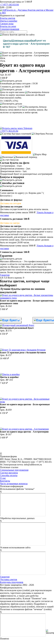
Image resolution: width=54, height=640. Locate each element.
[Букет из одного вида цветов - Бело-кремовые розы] (27, 401)
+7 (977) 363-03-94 (9, 4)
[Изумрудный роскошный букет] (17, 325)
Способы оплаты (8, 475)
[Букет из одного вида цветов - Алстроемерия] (24, 429)
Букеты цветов (7, 18)
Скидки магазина (9, 472)
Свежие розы (7, 23)
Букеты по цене (8, 26)
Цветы (7, 40)
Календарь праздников (11, 582)
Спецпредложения (9, 29)
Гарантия (4, 275)
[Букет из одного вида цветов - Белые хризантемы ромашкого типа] (27, 298)
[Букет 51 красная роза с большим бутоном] (22, 350)
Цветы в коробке (8, 21)
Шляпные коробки (23, 40)
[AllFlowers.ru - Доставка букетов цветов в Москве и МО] (27, 12)
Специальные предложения (14, 470)
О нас (3, 478)
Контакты (5, 481)
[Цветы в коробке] (10, 374)
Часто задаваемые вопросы (14, 483)
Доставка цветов (8, 579)
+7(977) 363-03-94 (9, 131)
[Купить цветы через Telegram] (16, 128)
